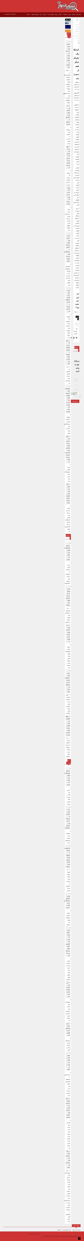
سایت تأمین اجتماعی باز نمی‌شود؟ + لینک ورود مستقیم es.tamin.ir (67, 574)
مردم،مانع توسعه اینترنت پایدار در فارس (68, 1045)
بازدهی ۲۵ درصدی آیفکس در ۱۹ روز (68, 177)
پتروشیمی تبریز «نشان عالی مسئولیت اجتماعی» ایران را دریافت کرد (67, 1011)
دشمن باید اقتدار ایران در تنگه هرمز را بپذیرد (68, 797)
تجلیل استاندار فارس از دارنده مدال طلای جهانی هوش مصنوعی (68, 970)
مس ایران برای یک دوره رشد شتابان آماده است (68, 990)
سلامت (28, 14)
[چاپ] (78, 43)
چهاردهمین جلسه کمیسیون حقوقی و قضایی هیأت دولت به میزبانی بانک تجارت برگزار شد (67, 400)
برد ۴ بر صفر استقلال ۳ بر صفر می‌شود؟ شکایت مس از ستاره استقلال (68, 747)
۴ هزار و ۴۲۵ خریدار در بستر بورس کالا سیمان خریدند (68, 194)
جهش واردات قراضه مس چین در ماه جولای (68, 1062)
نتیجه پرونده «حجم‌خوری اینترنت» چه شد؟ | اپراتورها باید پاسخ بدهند (67, 682)
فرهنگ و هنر (50, 14)
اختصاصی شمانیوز (35, 14)
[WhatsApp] (74, 338)
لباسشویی (59, 1230)
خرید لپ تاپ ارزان (76, 1230)
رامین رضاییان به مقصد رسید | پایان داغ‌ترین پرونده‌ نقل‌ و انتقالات (68, 704)
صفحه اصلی (78, 14)
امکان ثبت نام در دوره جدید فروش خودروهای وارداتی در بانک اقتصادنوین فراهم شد (67, 519)
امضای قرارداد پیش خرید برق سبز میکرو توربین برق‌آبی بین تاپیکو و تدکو (68, 55)
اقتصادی (65, 14)
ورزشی (56, 14)
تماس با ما (33, 1233)
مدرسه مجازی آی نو (67, 1230)
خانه (77, 20)
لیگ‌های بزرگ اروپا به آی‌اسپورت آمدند (67, 838)
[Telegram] (76, 338)
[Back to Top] (79, 1238)
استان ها (44, 14)
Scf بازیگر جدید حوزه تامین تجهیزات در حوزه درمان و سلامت (68, 493)
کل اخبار (73, 14)
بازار (41, 14)
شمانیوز (77, 107)
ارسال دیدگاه (74, 401)
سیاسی (69, 14)
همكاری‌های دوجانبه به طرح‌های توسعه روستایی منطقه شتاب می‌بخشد (67, 857)
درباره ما (38, 1233)
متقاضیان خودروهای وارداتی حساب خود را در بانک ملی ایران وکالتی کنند (67, 276)
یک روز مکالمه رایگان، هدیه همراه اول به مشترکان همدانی (68, 115)
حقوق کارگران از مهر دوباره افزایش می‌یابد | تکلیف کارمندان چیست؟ (68, 726)
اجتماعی (59, 14)
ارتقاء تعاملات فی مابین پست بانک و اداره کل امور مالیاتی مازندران (68, 1108)
